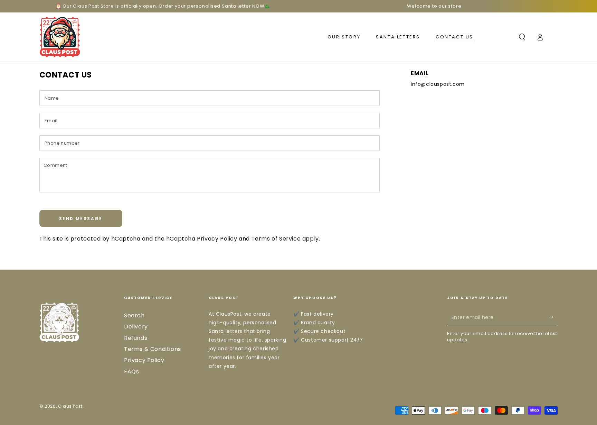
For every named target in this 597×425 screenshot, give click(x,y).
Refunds (135, 338)
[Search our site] (522, 37)
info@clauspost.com (438, 84)
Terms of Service (276, 239)
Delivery (136, 327)
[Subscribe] (554, 317)
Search (134, 315)
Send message (81, 218)
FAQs (131, 372)
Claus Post (70, 406)
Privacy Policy (217, 239)
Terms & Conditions (152, 349)
